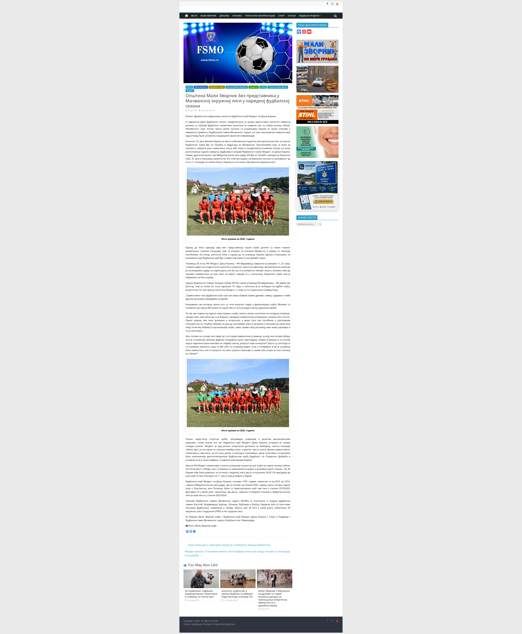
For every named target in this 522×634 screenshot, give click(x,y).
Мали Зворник (208, 15)
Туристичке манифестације (260, 15)
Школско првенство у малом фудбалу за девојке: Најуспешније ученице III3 (237, 593)
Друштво (224, 15)
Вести (194, 15)
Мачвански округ (217, 87)
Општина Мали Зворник (237, 87)
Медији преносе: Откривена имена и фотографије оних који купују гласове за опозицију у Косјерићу (237, 553)
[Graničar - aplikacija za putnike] (317, 185)
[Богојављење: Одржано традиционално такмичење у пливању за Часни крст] (201, 571)
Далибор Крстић (207, 110)
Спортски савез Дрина (278, 87)
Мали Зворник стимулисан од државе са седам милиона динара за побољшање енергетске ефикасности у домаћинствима (274, 598)
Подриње (253, 87)
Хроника (237, 15)
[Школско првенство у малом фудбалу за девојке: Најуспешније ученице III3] (238, 571)
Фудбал (190, 90)
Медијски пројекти (309, 15)
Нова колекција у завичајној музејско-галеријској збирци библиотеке (228, 545)
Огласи (292, 15)
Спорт (281, 15)
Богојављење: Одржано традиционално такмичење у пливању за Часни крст (201, 593)
